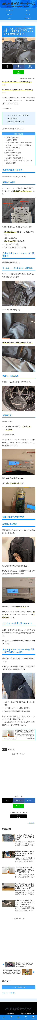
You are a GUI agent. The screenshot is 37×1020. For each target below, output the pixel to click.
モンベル (12, 749)
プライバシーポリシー (27, 1013)
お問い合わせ (10, 1013)
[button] (33, 545)
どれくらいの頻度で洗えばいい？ (16, 158)
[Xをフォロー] (18, 816)
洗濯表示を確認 (12, 140)
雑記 (5, 749)
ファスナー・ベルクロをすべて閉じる (19, 145)
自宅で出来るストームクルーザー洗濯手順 (19, 142)
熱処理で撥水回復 (12, 155)
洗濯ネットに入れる (13, 147)
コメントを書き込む (18, 987)
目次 (15, 134)
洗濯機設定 (10, 150)
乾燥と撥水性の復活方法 (13, 153)
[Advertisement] (18, 774)
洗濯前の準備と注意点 (13, 137)
